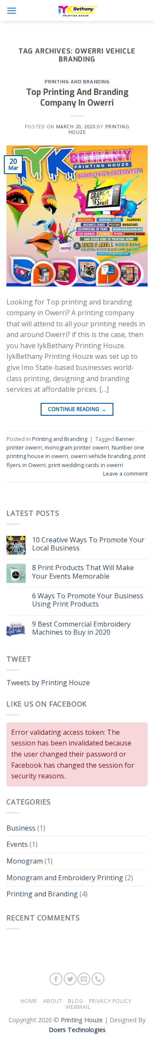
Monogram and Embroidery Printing (64, 877)
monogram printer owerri (76, 447)
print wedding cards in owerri (85, 465)
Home (29, 1001)
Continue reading (77, 409)
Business (21, 828)
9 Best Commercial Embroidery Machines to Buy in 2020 (81, 628)
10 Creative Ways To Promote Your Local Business (88, 544)
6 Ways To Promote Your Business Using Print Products (87, 600)
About (52, 1001)
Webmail (77, 1007)
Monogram (24, 861)
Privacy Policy (110, 1001)
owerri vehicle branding (101, 456)
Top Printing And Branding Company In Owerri (77, 97)
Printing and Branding (77, 82)
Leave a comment (125, 473)
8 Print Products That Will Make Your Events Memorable (83, 572)
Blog (75, 1001)
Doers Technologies (77, 1030)
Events (17, 844)
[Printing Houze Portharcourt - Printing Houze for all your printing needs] (77, 10)
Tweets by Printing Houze (48, 682)
